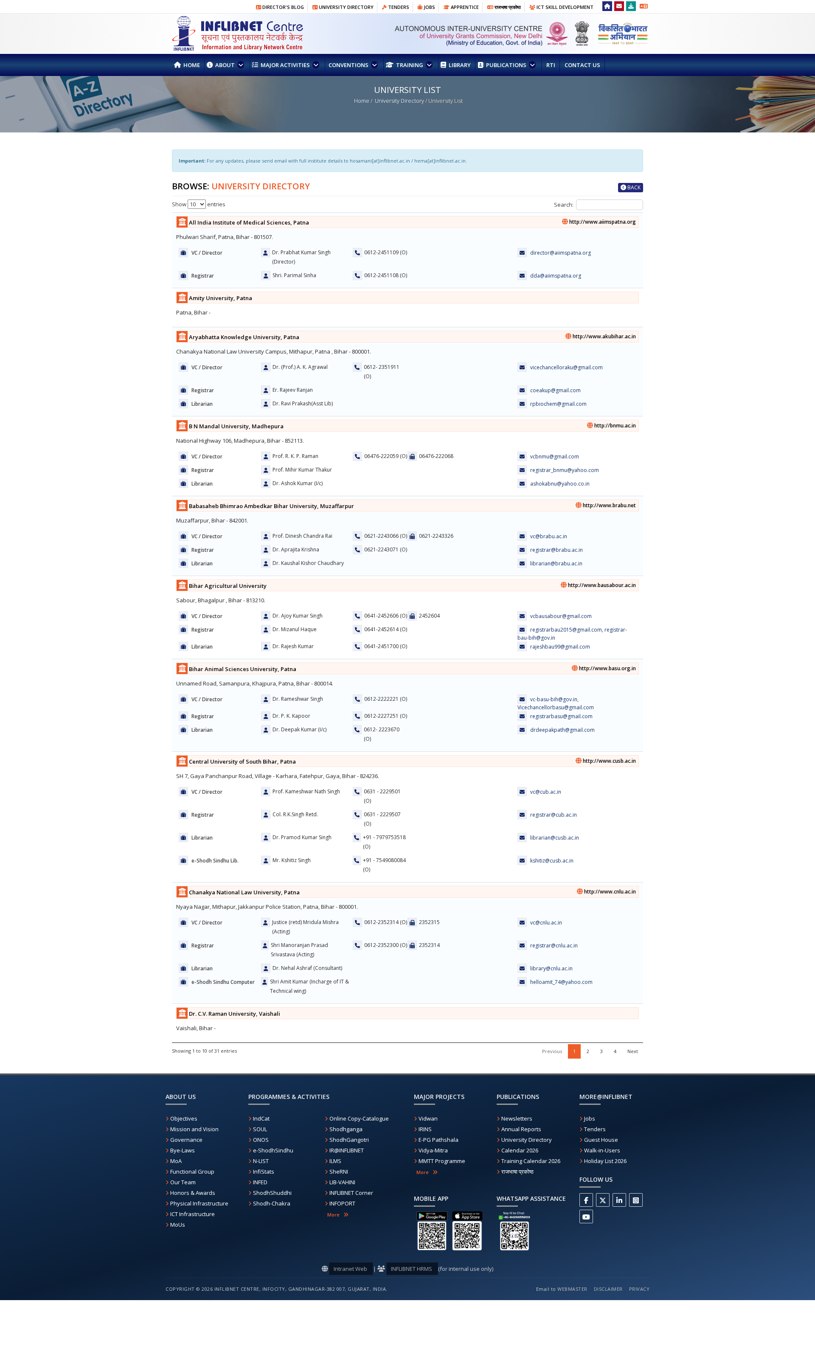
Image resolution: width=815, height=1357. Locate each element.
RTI (550, 65)
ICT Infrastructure (192, 1214)
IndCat (261, 1118)
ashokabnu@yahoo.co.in (560, 483)
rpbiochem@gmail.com (558, 403)
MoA (176, 1161)
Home (191, 65)
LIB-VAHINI (342, 1182)
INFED (260, 1182)
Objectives (183, 1118)
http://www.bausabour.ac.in (601, 585)
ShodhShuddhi (272, 1193)
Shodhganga (346, 1129)
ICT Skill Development (564, 7)
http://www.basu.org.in (607, 668)
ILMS (335, 1161)
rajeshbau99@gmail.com (560, 646)
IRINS (425, 1129)
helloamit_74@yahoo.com (561, 982)
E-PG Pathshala (438, 1139)
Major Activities (285, 65)
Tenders (398, 7)
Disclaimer (608, 1289)
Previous (552, 1051)
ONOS (261, 1139)
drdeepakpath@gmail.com (562, 729)
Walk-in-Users (602, 1150)
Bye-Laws (182, 1150)
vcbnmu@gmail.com (554, 456)
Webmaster (572, 1289)
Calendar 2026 (519, 1150)
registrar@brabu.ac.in (556, 549)
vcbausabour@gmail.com (561, 616)
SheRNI (338, 1171)
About (225, 65)
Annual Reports (521, 1129)
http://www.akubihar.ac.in (603, 336)
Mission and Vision (194, 1129)
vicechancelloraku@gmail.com (566, 367)
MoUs (177, 1224)
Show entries (198, 204)
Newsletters (516, 1118)
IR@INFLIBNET (346, 1150)
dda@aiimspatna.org (555, 275)
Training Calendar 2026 (530, 1161)
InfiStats (263, 1171)
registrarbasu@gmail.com (561, 716)
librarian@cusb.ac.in (554, 837)
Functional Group (192, 1171)
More (335, 1214)
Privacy (639, 1289)
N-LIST (261, 1161)
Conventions (349, 65)
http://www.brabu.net (609, 505)
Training (409, 65)
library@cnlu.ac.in (551, 968)
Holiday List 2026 (605, 1161)
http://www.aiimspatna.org (602, 221)
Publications (506, 65)
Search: (563, 204)
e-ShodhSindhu (273, 1150)
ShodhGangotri (349, 1139)
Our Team (183, 1182)
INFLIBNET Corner (351, 1193)
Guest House (601, 1139)
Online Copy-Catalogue (359, 1118)
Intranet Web (351, 1269)
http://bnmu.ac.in (614, 425)
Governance (186, 1139)
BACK (633, 187)
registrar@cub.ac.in (553, 814)
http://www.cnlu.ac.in (609, 891)
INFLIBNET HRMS (412, 1269)
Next (632, 1051)
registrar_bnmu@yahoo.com (564, 470)
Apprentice (464, 7)
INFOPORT (342, 1203)
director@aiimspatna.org (560, 252)
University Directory (346, 7)
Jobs (428, 7)
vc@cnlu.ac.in (546, 922)
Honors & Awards (192, 1193)
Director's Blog (282, 7)
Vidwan (428, 1118)
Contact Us (581, 65)
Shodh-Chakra (271, 1203)
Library (459, 65)
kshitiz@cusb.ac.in (551, 860)
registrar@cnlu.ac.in (554, 945)
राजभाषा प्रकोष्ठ (507, 7)
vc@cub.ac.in (545, 791)
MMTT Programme (442, 1161)
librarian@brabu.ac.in (556, 563)
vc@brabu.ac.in (548, 536)
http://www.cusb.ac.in (609, 760)
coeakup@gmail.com (555, 390)
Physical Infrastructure (199, 1203)
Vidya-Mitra (433, 1150)
